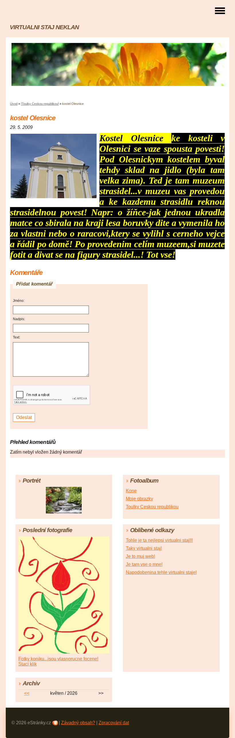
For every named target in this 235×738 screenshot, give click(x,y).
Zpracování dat (114, 722)
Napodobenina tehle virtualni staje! (161, 572)
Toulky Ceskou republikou (152, 506)
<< (26, 693)
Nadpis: (19, 319)
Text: (16, 337)
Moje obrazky (139, 498)
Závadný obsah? (78, 722)
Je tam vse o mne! (144, 564)
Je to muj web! (140, 556)
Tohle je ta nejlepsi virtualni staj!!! (159, 540)
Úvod (13, 103)
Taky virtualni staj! (144, 548)
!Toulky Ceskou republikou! (40, 103)
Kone (131, 490)
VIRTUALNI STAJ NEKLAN (44, 27)
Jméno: (18, 301)
